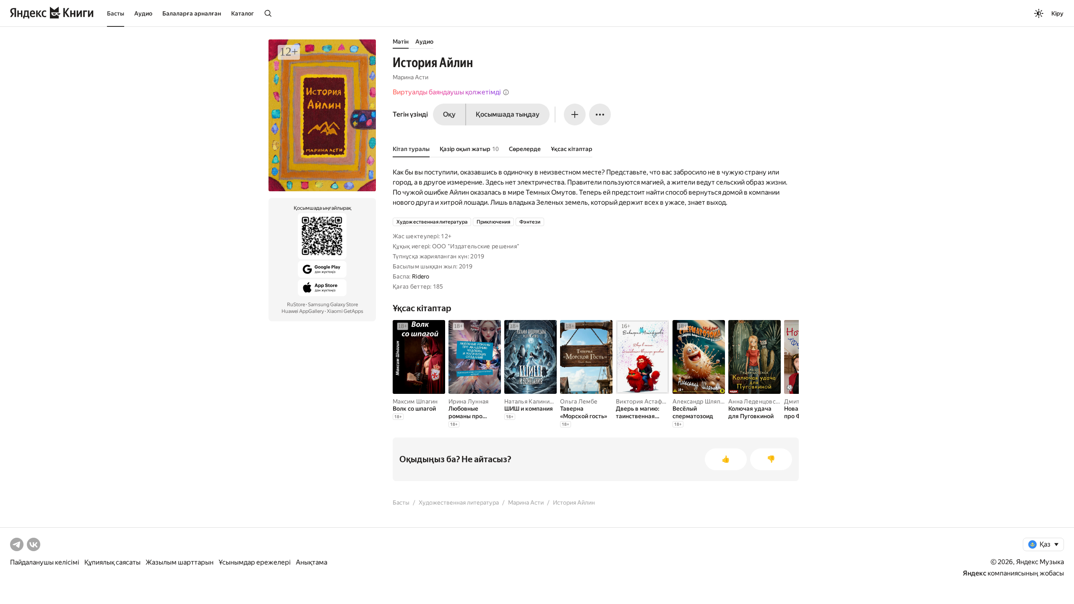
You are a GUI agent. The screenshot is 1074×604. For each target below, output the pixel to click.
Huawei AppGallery (303, 311)
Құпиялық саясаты (112, 562)
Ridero (421, 276)
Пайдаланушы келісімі (44, 562)
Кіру (1057, 13)
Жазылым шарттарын (180, 562)
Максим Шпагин (415, 401)
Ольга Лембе (578, 401)
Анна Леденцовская (756, 401)
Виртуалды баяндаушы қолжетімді (447, 92)
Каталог (242, 13)
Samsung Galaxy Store (333, 304)
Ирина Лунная (468, 401)
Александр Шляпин (700, 401)
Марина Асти (410, 77)
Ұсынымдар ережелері (255, 562)
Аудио (143, 13)
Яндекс (974, 573)
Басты (115, 13)
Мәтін (401, 41)
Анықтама (311, 562)
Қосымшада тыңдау (508, 114)
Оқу (449, 114)
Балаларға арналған (191, 13)
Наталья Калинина (530, 401)
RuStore (296, 304)
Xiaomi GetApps (345, 311)
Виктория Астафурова (647, 401)
